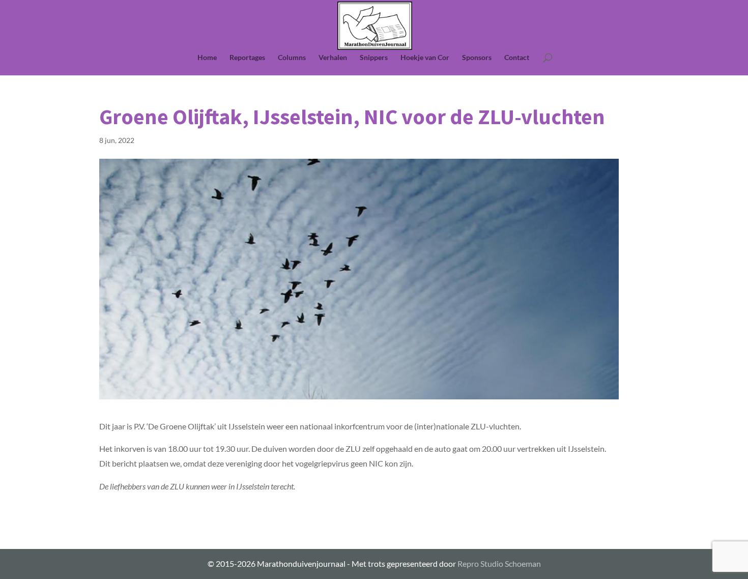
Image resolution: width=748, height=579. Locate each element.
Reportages (247, 58)
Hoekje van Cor (424, 58)
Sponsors (477, 58)
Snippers (374, 58)
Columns (292, 58)
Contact (516, 58)
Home (207, 58)
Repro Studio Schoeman (499, 563)
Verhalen (333, 58)
